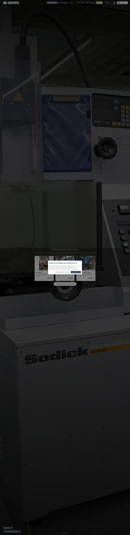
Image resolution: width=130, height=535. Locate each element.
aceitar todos (76, 272)
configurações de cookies (62, 272)
